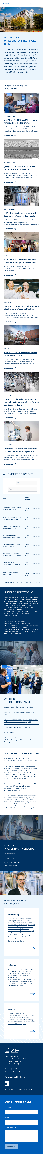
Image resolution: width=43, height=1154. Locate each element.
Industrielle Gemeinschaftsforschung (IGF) (19, 707)
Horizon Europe (9, 732)
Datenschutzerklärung (25, 1089)
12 (36, 582)
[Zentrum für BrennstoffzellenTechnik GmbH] (9, 3)
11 (33, 582)
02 (14, 582)
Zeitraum (11, 483)
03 (17, 582)
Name (8, 1107)
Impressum (9, 1089)
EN (34, 4)
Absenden (11, 1147)
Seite (7, 582)
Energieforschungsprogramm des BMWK (18, 727)
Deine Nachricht (13, 1127)
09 (27, 582)
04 (21, 582)
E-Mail (8, 1117)
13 (39, 582)
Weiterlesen (37, 508)
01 (11, 582)
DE (31, 4)
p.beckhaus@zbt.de (13, 865)
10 (30, 582)
